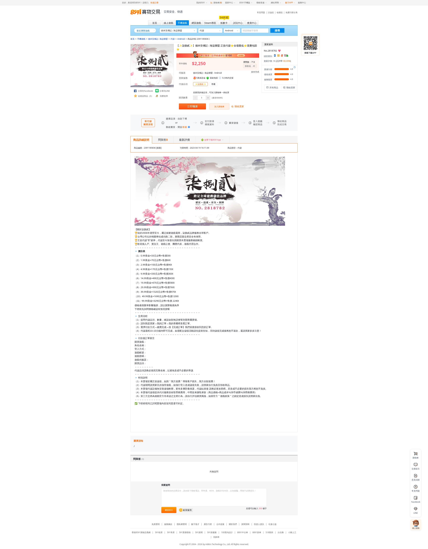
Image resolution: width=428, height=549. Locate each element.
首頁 (132, 38)
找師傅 (216, 537)
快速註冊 (154, 2)
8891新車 (256, 532)
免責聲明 (156, 524)
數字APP (289, 2)
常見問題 (261, 12)
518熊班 (269, 532)
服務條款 (168, 524)
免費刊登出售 (292, 12)
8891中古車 (242, 532)
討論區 (271, 12)
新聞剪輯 (245, 524)
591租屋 (159, 532)
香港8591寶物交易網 (141, 532)
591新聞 (199, 532)
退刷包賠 (214, 77)
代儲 (173, 38)
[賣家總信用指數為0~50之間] (279, 50)
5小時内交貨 (227, 77)
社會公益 (273, 524)
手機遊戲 (141, 38)
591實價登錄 (185, 532)
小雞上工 (292, 532)
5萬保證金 (200, 77)
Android (181, 38)
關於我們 (233, 524)
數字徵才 (195, 524)
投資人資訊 (259, 524)
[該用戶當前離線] (186, 510)
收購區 (280, 12)
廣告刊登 (208, 524)
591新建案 (212, 532)
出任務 (281, 532)
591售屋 (171, 532)
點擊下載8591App (212, 139)
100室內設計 (227, 532)
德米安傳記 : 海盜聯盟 (158, 38)
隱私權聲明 (182, 524)
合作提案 (220, 524)
